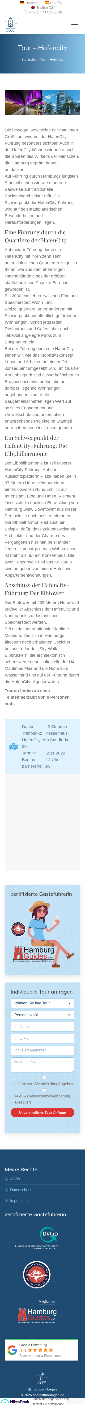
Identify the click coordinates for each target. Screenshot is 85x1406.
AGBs (15, 1179)
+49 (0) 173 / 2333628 (45, 12)
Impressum (19, 1201)
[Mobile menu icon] (74, 24)
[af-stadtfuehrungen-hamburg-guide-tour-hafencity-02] (23, 102)
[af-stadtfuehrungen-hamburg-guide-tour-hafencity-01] (61, 102)
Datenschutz (20, 1190)
